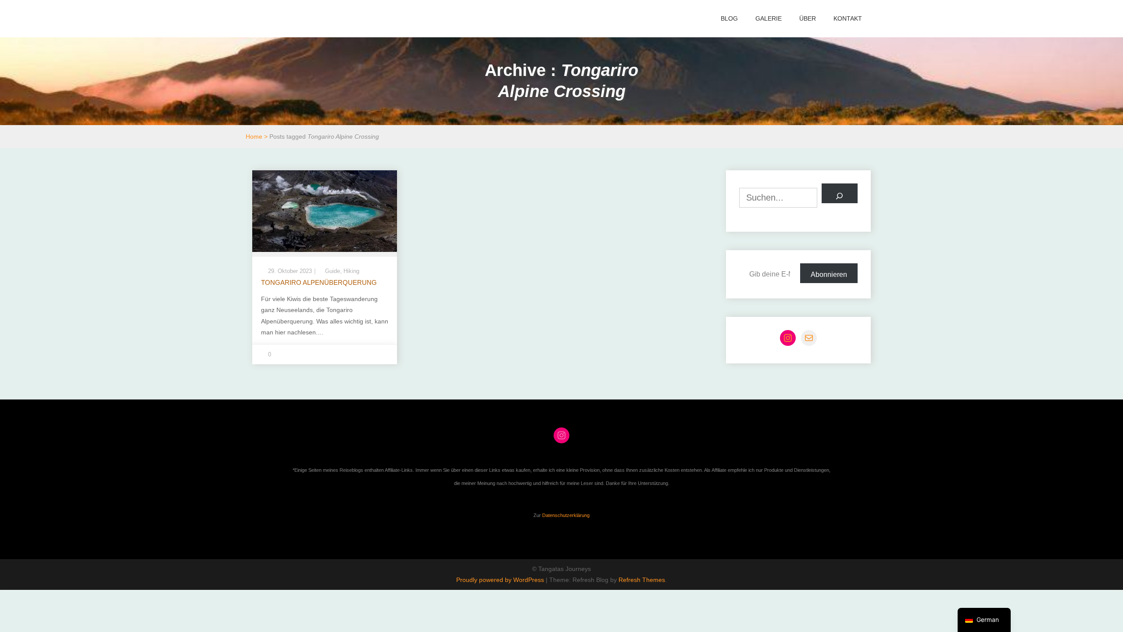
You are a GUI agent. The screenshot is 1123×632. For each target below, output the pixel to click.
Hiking (351, 271)
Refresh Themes (642, 579)
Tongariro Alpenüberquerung (319, 282)
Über (807, 18)
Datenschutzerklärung (566, 515)
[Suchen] (840, 193)
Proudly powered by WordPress (501, 579)
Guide (332, 271)
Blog (729, 18)
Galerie (768, 18)
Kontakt (847, 18)
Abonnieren (829, 274)
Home (254, 136)
